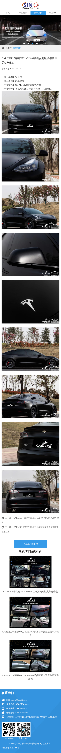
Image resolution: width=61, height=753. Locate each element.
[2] (28, 43)
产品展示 (23, 13)
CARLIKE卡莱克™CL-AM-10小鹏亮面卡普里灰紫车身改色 (30, 633)
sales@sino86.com (19, 700)
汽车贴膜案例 (30, 543)
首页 (8, 13)
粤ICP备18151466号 (10, 748)
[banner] (24, 43)
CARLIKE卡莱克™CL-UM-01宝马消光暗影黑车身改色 (30, 591)
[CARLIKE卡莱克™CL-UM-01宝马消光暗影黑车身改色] (31, 572)
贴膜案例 (38, 13)
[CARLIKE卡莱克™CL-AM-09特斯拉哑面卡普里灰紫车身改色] (31, 656)
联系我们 (8, 693)
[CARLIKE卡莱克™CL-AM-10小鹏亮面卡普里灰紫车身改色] (31, 612)
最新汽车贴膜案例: (30, 551)
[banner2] (37, 43)
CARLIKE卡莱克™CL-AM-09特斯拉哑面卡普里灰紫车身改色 (30, 677)
